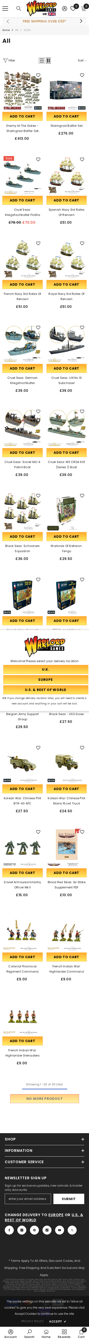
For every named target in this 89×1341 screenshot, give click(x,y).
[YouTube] (59, 1230)
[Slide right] (81, 21)
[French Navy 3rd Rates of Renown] (22, 259)
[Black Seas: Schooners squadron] (22, 511)
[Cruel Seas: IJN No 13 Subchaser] (67, 343)
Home (6, 30)
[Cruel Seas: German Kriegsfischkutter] (22, 343)
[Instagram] (21, 1230)
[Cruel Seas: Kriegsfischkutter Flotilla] (22, 175)
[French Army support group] (22, 595)
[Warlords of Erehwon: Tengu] (67, 511)
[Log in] (64, 8)
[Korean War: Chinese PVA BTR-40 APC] (22, 763)
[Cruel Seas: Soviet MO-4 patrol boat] (22, 427)
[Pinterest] (34, 1230)
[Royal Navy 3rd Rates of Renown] (67, 259)
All (17, 30)
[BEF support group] (67, 595)
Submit (69, 1199)
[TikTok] (47, 1230)
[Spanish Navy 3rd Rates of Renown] (67, 175)
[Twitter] (72, 1230)
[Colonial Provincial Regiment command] (22, 931)
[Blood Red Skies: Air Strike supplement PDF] (67, 847)
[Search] (19, 8)
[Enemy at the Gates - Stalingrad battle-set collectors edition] (22, 91)
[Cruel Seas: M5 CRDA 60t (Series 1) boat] (67, 427)
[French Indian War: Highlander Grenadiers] (22, 1016)
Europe (56, 1214)
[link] (11, 1333)
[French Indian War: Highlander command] (67, 931)
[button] (42, 60)
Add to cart (22, 116)
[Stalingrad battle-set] (67, 91)
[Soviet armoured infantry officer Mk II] (22, 847)
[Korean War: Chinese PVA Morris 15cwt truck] (67, 763)
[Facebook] (9, 1230)
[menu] (5, 8)
